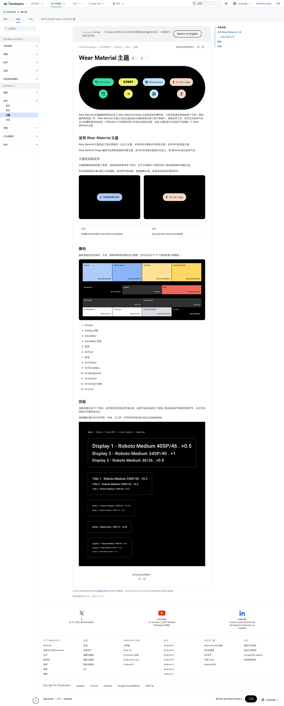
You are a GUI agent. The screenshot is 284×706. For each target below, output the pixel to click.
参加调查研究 (250, 659)
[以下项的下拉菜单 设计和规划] (65, 3)
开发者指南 (209, 650)
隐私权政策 (88, 664)
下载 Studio (209, 659)
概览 (6, 19)
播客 (45, 674)
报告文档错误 (250, 650)
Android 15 (169, 655)
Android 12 (169, 669)
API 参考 (207, 655)
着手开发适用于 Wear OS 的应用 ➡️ (58, 19)
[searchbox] (20, 28)
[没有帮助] (203, 47)
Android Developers (87, 47)
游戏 (85, 645)
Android (47, 645)
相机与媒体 (88, 659)
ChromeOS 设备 (131, 655)
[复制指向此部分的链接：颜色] (89, 249)
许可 (59, 699)
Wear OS (128, 650)
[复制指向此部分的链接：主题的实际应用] (102, 159)
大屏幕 (127, 645)
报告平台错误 (250, 645)
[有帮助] (198, 47)
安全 (45, 655)
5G (84, 669)
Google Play (95, 3)
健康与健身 (88, 655)
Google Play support (253, 655)
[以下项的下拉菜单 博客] (124, 3)
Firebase (108, 686)
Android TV (129, 664)
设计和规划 (56, 3)
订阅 (250, 698)
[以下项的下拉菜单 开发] (81, 3)
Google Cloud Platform (129, 686)
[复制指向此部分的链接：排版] (89, 402)
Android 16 (169, 650)
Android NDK (210, 664)
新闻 (45, 664)
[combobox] (206, 3)
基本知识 (35, 3)
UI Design (10, 12)
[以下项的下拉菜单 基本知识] (43, 3)
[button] (17, 46)
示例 (31, 19)
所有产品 (150, 686)
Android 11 (169, 674)
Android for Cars (131, 659)
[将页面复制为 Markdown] (142, 58)
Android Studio (264, 3)
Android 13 (169, 664)
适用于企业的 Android (53, 650)
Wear (24, 12)
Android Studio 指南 (213, 645)
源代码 (46, 659)
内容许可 (101, 591)
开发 (75, 3)
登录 (278, 3)
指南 (18, 19)
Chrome (94, 686)
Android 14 (169, 659)
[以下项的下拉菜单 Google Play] (105, 3)
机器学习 (87, 650)
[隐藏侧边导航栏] (36, 701)
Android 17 (169, 645)
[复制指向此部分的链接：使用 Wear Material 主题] (121, 138)
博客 (118, 3)
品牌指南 (68, 699)
